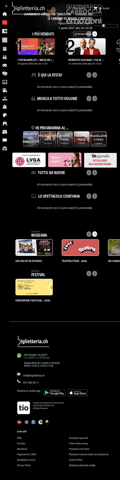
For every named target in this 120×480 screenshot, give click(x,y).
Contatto (21, 443)
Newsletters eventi (26, 459)
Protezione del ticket (79, 448)
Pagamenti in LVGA (26, 454)
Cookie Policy (75, 459)
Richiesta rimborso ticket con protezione (89, 454)
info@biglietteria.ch (34, 375)
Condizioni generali (78, 437)
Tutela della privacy (78, 443)
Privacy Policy (24, 465)
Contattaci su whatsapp (37, 357)
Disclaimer (22, 448)
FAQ (19, 437)
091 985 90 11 (31, 382)
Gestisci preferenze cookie (82, 465)
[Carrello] (95, 8)
